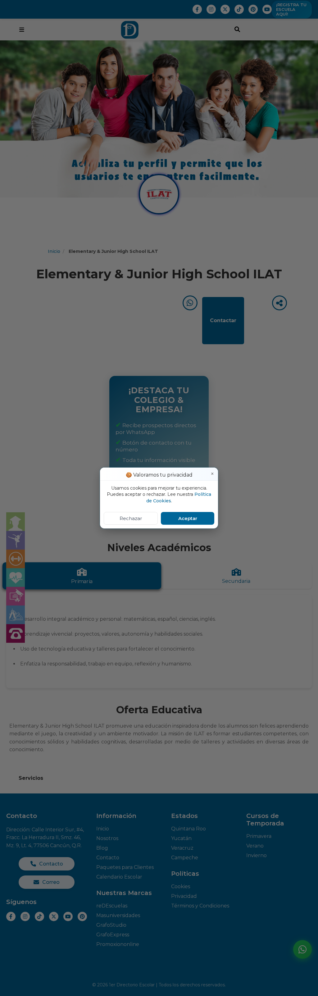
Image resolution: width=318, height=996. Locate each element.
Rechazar (131, 518)
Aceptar (187, 518)
